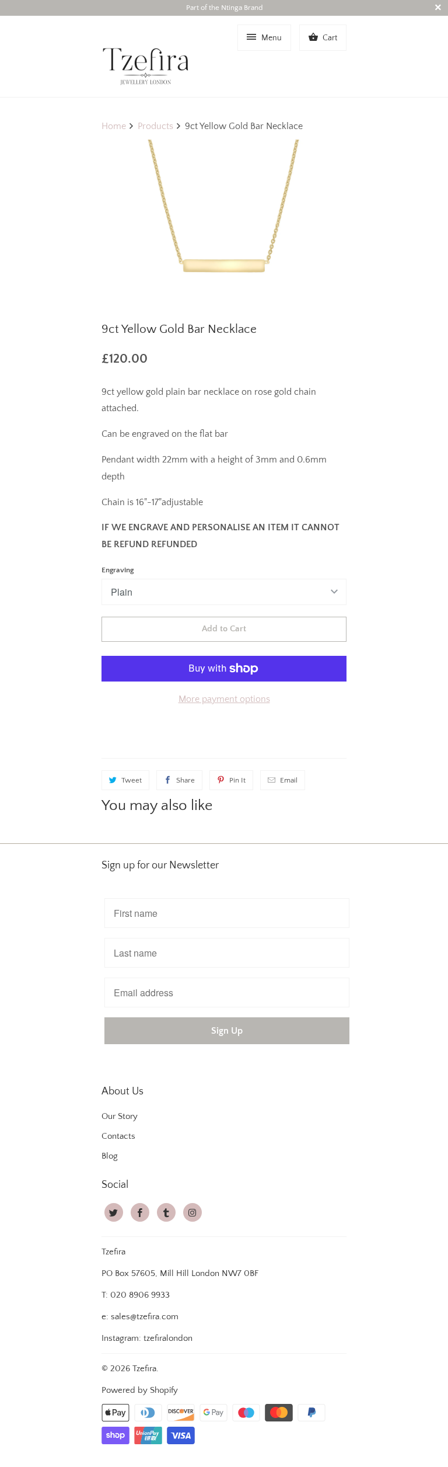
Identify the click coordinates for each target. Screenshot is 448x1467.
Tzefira (144, 1369)
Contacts (118, 1136)
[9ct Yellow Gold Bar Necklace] (224, 225)
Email (289, 780)
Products (155, 126)
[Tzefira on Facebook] (140, 1212)
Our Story (120, 1116)
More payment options (224, 699)
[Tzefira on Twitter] (113, 1212)
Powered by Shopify (140, 1390)
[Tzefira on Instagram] (192, 1212)
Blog (110, 1156)
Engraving (118, 570)
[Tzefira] (148, 56)
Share (185, 780)
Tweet (131, 780)
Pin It (237, 780)
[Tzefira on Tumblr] (166, 1212)
